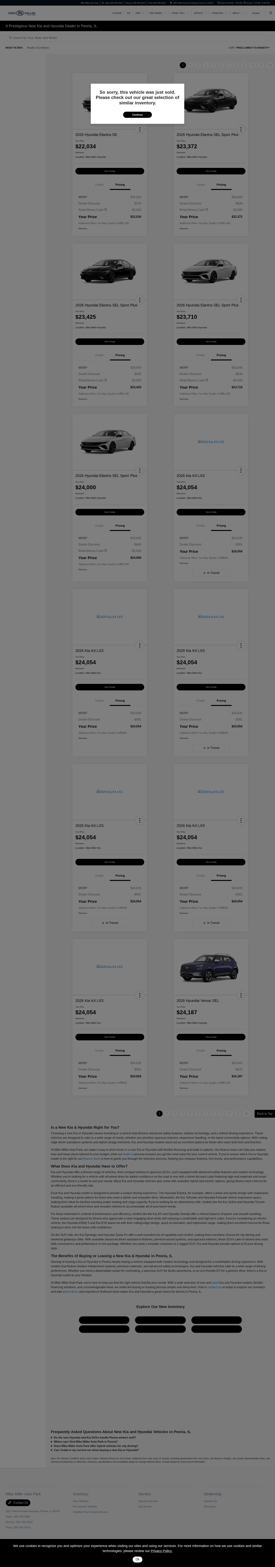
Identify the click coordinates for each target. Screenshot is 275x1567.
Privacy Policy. (161, 1551)
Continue (137, 114)
